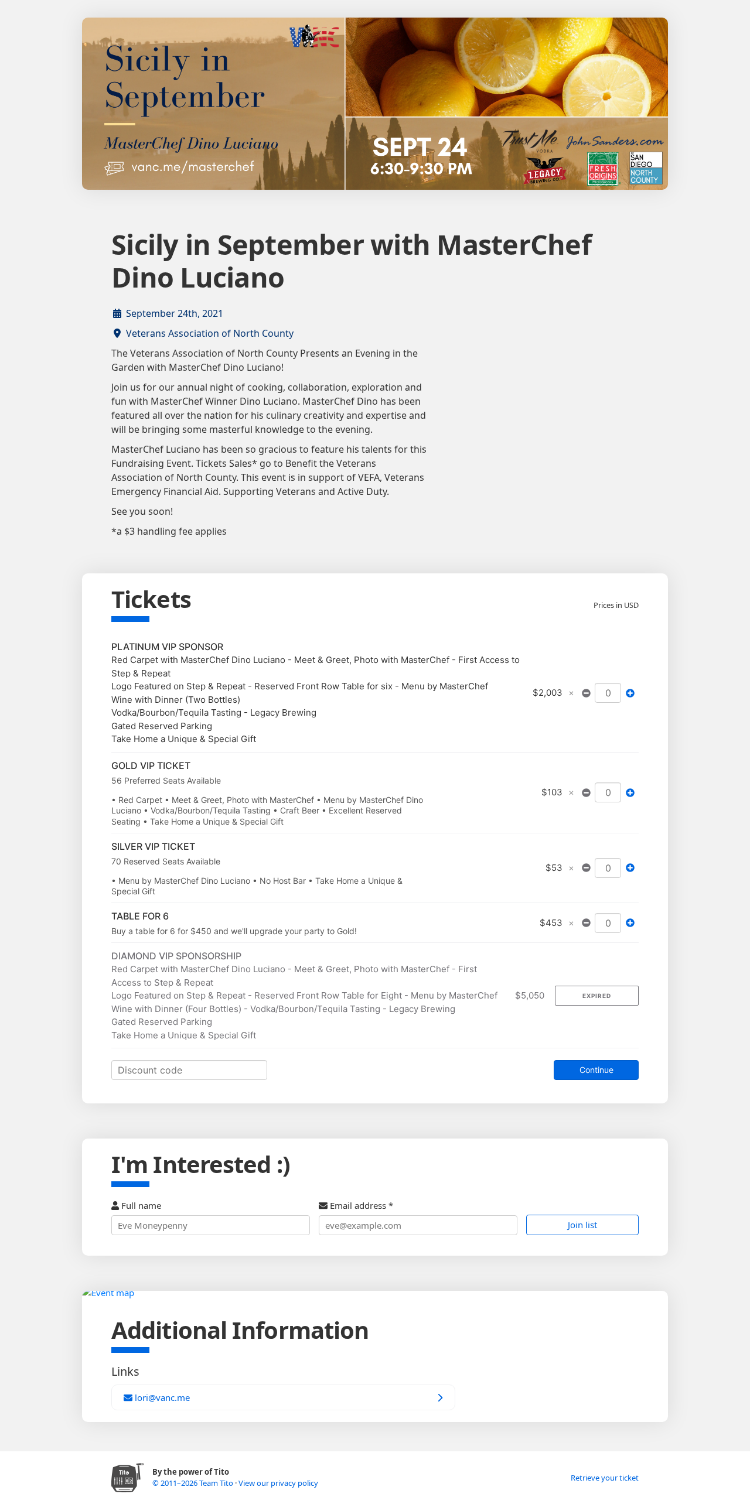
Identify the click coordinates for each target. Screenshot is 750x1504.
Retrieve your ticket (605, 1477)
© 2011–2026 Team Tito (193, 1483)
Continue (596, 1070)
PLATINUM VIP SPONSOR (167, 646)
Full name (140, 1205)
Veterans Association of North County (210, 333)
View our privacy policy (278, 1483)
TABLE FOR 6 (140, 916)
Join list (582, 1224)
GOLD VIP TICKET (150, 765)
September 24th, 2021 (174, 313)
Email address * (360, 1205)
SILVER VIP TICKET (153, 846)
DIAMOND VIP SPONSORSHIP (176, 956)
